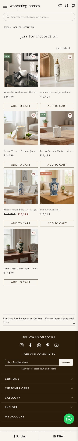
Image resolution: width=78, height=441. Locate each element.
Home (6, 26)
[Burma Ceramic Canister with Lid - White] (57, 128)
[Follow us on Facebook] (30, 345)
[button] (69, 419)
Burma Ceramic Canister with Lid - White (57, 151)
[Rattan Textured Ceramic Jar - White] (21, 128)
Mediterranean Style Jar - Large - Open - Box (21, 209)
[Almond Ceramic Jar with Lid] (57, 70)
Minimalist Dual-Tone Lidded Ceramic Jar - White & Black (21, 92)
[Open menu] (5, 6)
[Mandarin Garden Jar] (57, 187)
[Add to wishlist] (33, 57)
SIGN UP (66, 362)
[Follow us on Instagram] (21, 345)
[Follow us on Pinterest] (47, 345)
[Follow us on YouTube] (56, 345)
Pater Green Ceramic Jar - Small (20, 268)
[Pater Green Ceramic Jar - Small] (21, 246)
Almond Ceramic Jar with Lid (55, 92)
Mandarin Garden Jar (51, 209)
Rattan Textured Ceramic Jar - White (21, 151)
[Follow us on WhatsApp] (39, 345)
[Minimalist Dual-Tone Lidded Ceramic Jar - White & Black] (21, 70)
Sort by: (21, 436)
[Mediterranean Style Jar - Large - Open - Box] (21, 187)
